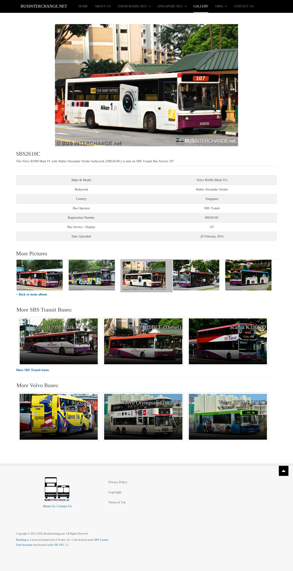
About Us (103, 6)
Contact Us (244, 6)
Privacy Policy (117, 482)
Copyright (114, 492)
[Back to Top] (283, 471)
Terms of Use (117, 502)
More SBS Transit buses (32, 370)
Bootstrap (21, 539)
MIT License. (101, 539)
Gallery (200, 6)
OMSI (219, 6)
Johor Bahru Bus (133, 6)
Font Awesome (24, 544)
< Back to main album (31, 294)
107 (211, 227)
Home (83, 6)
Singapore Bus (170, 6)
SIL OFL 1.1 (61, 544)
